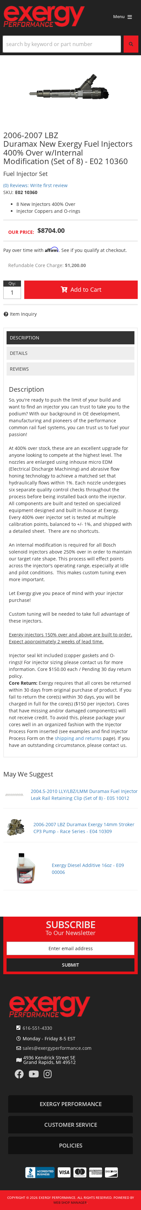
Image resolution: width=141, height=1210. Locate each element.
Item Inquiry (23, 314)
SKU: (8, 192)
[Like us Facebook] (19, 1076)
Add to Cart (85, 289)
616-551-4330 (37, 1028)
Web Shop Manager (70, 1202)
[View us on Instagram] (48, 1076)
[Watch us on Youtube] (34, 1076)
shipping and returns (78, 738)
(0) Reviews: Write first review (35, 185)
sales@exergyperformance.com (57, 1048)
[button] (70, 44)
